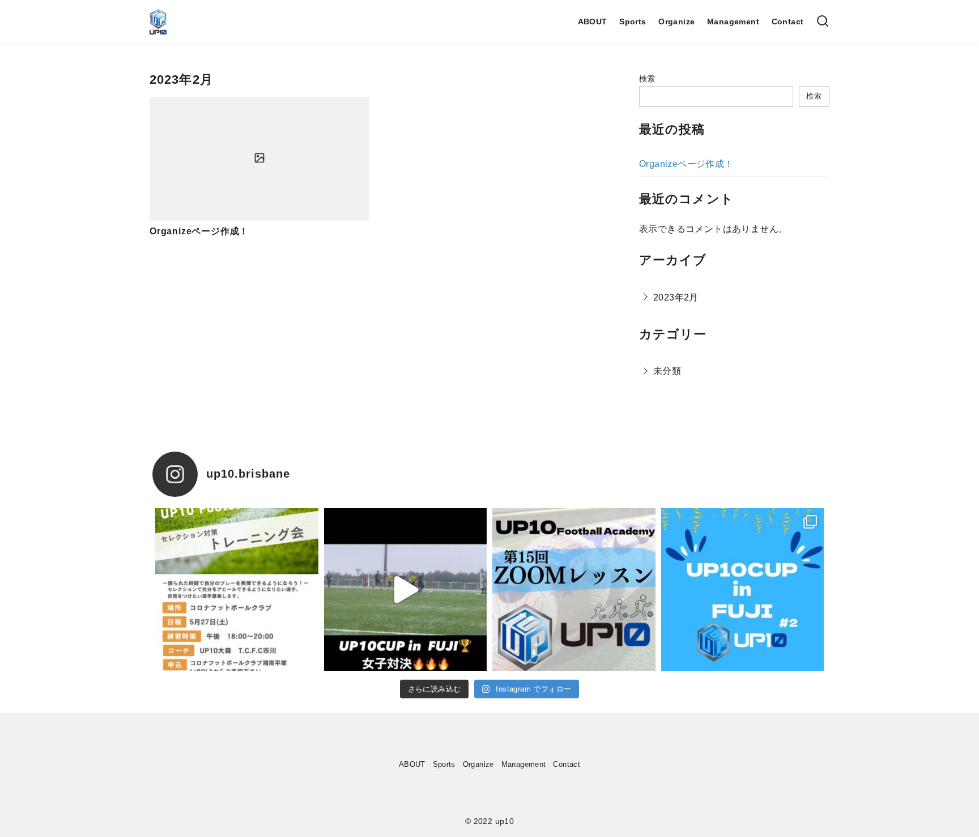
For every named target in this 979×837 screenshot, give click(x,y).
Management (733, 21)
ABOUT (592, 21)
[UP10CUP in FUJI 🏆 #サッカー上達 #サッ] (742, 589)
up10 (504, 821)
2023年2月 (676, 297)
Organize (676, 21)
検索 (647, 78)
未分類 (667, 371)
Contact (788, 21)
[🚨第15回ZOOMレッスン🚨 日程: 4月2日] (573, 589)
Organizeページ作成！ (199, 231)
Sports (632, 21)
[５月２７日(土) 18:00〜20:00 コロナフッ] (236, 589)
